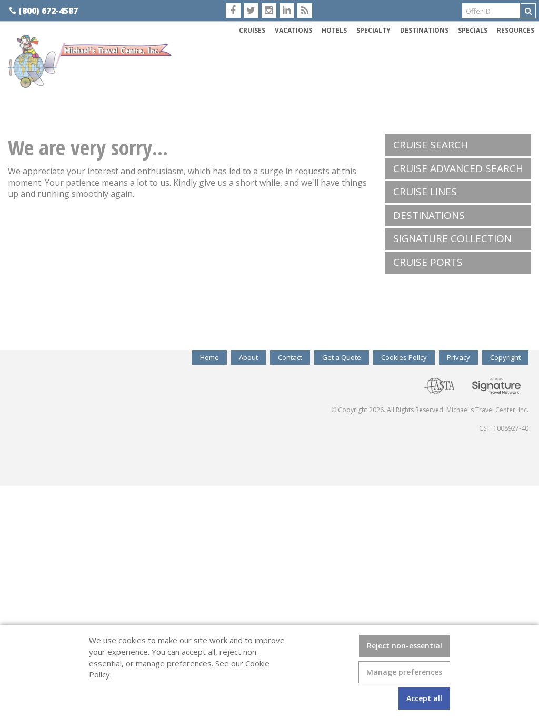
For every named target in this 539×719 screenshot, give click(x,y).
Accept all (424, 698)
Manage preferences (404, 672)
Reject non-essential (404, 646)
